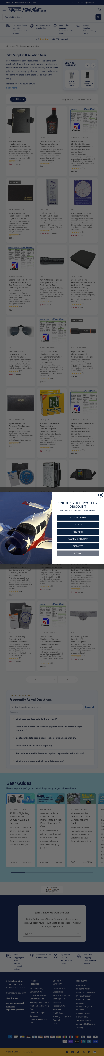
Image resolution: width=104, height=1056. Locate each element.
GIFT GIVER (78, 546)
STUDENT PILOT (78, 517)
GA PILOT (78, 525)
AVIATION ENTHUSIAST (78, 539)
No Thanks (77, 553)
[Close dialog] (100, 495)
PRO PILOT (78, 532)
